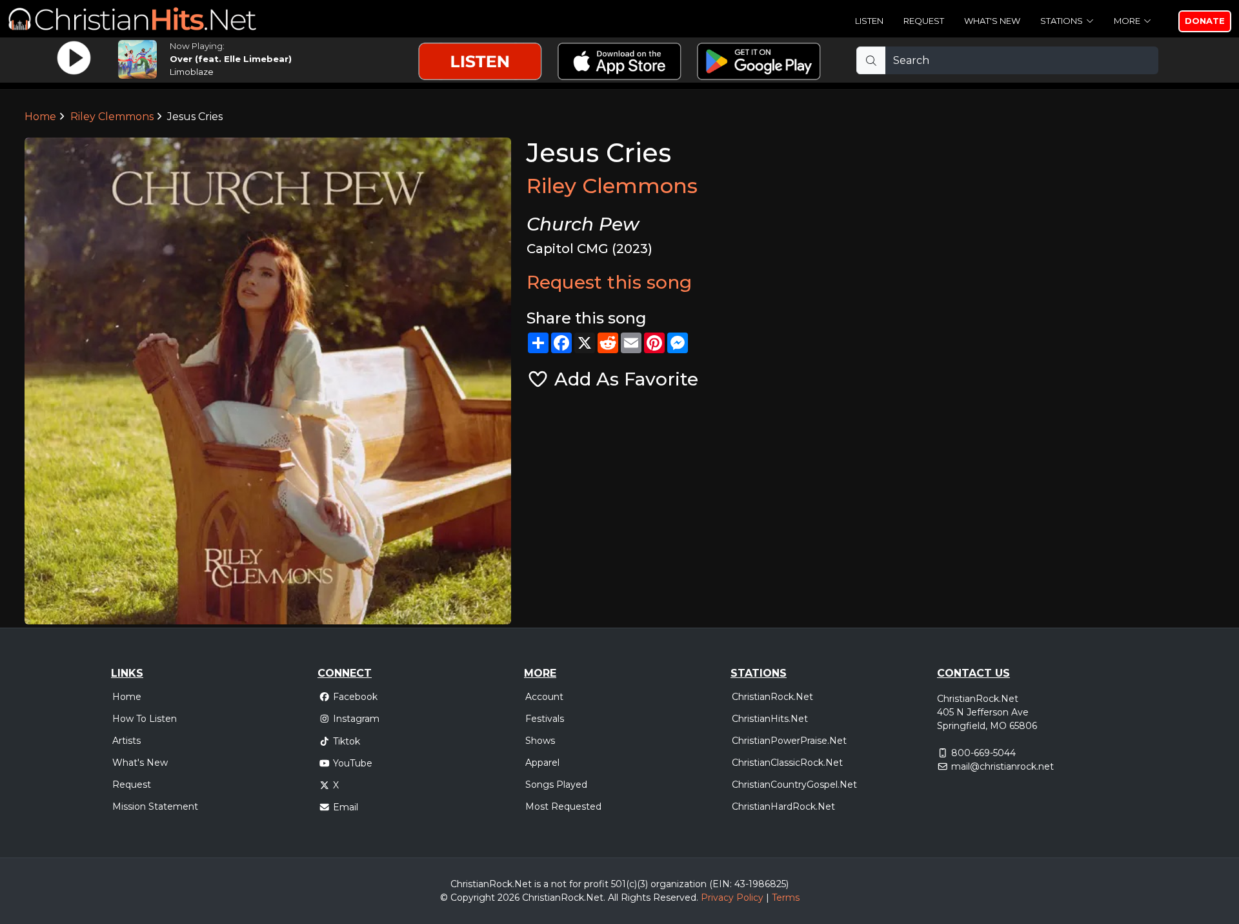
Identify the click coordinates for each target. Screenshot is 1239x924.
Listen (869, 20)
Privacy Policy (732, 897)
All (613, 897)
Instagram (356, 718)
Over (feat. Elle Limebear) (231, 59)
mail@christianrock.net (1002, 766)
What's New (992, 20)
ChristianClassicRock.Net (787, 762)
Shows (540, 740)
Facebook (355, 696)
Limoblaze (192, 72)
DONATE (1205, 20)
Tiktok (346, 741)
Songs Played (556, 784)
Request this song (609, 282)
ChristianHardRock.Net (783, 806)
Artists (126, 740)
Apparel (542, 762)
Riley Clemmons (112, 116)
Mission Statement (155, 806)
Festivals (544, 718)
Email (345, 807)
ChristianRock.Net (772, 696)
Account (544, 696)
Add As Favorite (623, 379)
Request (923, 20)
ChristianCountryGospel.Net (794, 784)
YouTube (352, 763)
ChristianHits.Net (770, 718)
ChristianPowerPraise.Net (789, 740)
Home (40, 116)
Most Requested (563, 806)
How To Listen (144, 718)
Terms (786, 897)
